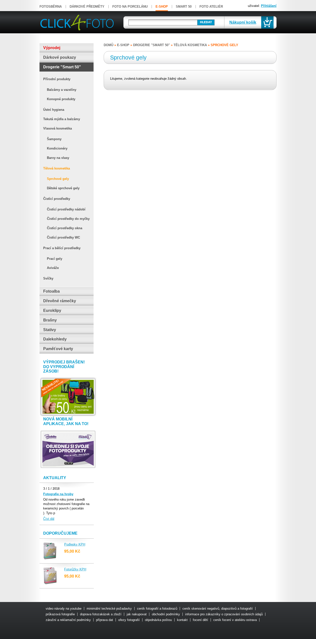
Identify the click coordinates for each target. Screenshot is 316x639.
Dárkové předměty (87, 6)
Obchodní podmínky (166, 614)
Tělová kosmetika (56, 168)
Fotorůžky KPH (75, 569)
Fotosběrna (51, 6)
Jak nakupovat (137, 614)
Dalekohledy (55, 339)
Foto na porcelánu (130, 6)
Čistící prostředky (56, 199)
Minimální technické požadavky (109, 608)
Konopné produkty (61, 99)
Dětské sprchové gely (63, 188)
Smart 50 (184, 6)
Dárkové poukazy (59, 57)
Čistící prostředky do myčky (68, 219)
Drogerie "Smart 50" (62, 67)
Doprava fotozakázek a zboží (100, 614)
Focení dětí (200, 619)
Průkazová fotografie (60, 614)
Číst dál (48, 519)
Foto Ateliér (211, 6)
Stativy (49, 330)
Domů (108, 45)
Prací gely (54, 259)
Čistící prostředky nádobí (66, 209)
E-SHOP (162, 6)
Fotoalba (51, 291)
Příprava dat (104, 619)
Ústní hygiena (53, 110)
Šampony (54, 139)
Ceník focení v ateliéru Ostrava (235, 619)
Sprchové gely (58, 179)
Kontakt (182, 619)
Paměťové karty (58, 349)
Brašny (50, 320)
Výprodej (51, 48)
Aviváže (53, 268)
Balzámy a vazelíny (61, 90)
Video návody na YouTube (63, 608)
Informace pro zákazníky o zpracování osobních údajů (224, 614)
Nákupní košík (242, 22)
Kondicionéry (57, 148)
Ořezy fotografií (129, 619)
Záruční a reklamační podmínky (68, 619)
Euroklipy (52, 310)
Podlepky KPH (74, 544)
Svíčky (48, 278)
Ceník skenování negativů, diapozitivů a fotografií (217, 608)
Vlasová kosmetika (57, 128)
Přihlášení (268, 6)
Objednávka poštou (158, 619)
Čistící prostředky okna (64, 228)
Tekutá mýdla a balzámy (61, 119)
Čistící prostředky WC (63, 237)
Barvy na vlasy (58, 158)
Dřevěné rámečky (59, 301)
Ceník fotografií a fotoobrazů (157, 608)
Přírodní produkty (56, 79)
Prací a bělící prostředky (61, 248)
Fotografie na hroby (58, 494)
